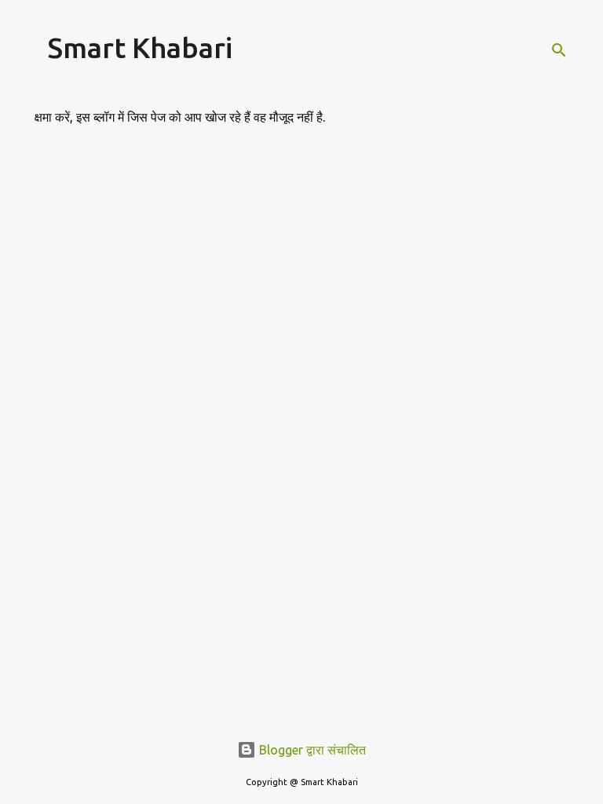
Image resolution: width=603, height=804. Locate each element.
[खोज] (559, 50)
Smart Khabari (139, 47)
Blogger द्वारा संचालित (311, 750)
